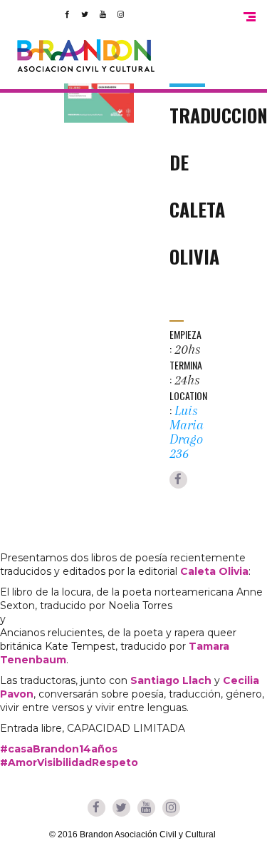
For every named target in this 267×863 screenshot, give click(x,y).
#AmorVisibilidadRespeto (69, 762)
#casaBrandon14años (58, 748)
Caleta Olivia (214, 571)
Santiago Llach (170, 680)
